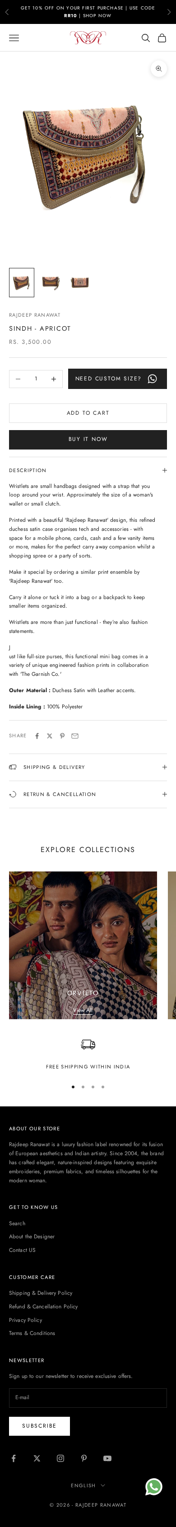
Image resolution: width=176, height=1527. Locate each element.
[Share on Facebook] (37, 736)
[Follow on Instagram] (60, 1458)
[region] (88, 1054)
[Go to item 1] (21, 282)
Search (17, 1223)
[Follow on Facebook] (13, 1458)
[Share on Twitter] (49, 736)
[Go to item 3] (79, 282)
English (83, 1485)
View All (83, 1010)
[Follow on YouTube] (107, 1458)
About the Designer (32, 1236)
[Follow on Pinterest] (83, 1458)
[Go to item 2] (50, 282)
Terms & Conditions (32, 1333)
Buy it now (88, 439)
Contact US (22, 1250)
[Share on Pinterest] (62, 736)
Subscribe (39, 1426)
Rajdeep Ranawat (34, 315)
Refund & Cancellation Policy (43, 1306)
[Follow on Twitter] (37, 1458)
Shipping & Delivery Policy (40, 1293)
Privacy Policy (25, 1320)
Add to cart (88, 413)
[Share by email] (75, 736)
